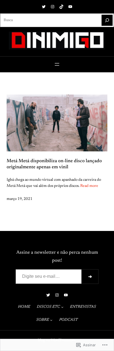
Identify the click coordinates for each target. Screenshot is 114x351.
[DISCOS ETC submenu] (62, 307)
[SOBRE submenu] (51, 320)
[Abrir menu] (57, 64)
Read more (89, 186)
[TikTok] (61, 6)
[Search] (107, 20)
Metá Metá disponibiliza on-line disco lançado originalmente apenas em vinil (54, 164)
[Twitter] (44, 6)
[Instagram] (52, 6)
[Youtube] (70, 6)
